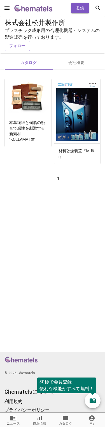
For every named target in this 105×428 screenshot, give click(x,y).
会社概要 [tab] (76, 62)
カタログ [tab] (28, 62)
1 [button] (58, 178)
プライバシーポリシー (27, 410)
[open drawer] (7, 8)
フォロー (17, 45)
